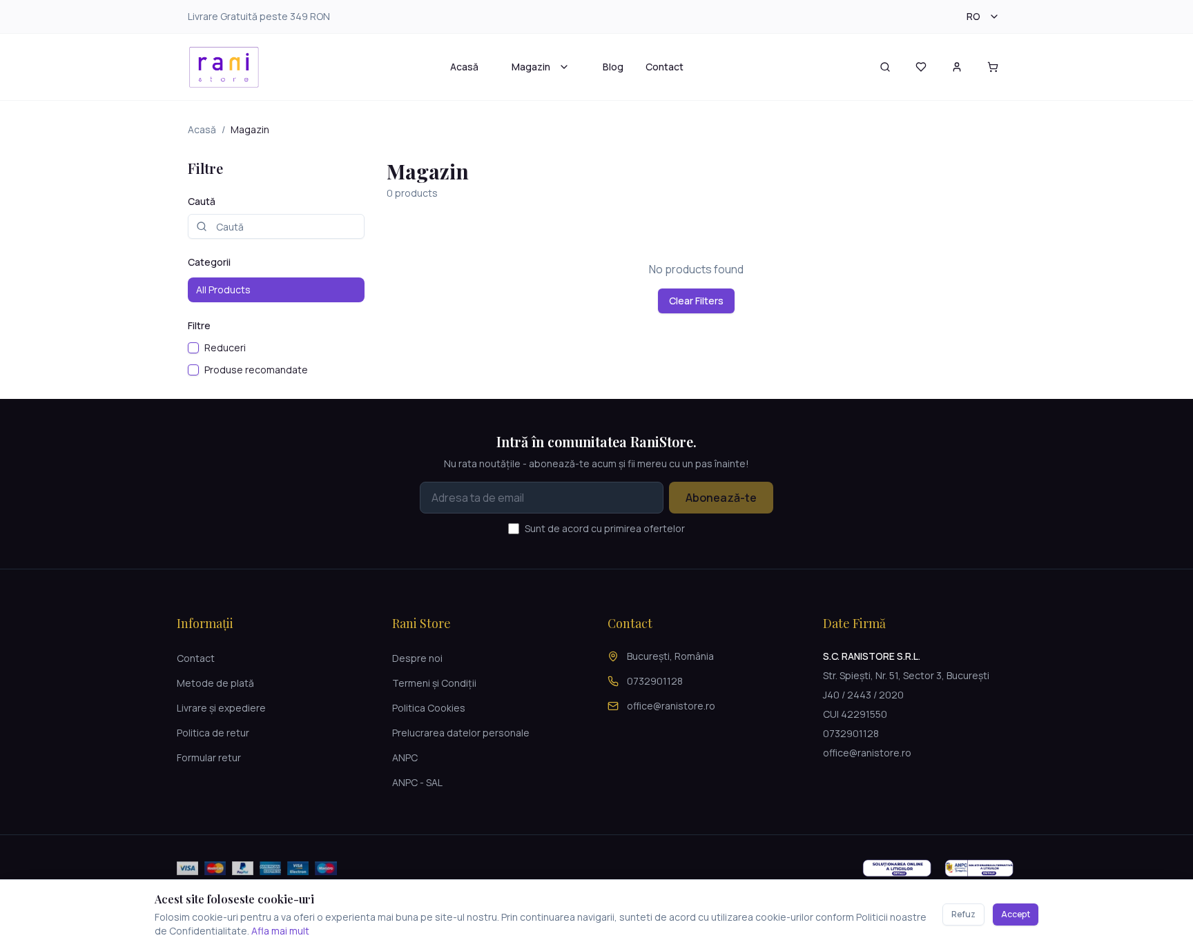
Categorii (209, 261)
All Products (223, 289)
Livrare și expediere (221, 707)
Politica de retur (213, 732)
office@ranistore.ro (671, 705)
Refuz (963, 914)
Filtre (199, 325)
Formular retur (209, 757)
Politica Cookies (428, 707)
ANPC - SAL (417, 782)
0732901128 (655, 680)
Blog (613, 66)
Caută (201, 201)
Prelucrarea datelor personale (461, 732)
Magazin (531, 66)
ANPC (405, 757)
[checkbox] (193, 347)
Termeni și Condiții (434, 682)
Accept (1015, 914)
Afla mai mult (280, 930)
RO (973, 16)
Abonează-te (721, 497)
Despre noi (417, 658)
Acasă (464, 66)
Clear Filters (696, 300)
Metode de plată (215, 682)
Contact (664, 66)
